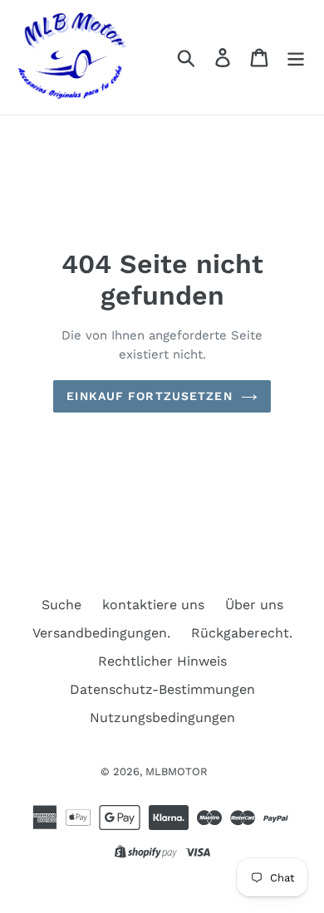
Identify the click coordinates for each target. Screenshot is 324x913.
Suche (61, 605)
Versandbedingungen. (101, 633)
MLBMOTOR (176, 771)
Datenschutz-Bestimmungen (162, 689)
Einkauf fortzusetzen (149, 396)
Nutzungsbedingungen (162, 717)
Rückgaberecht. (241, 633)
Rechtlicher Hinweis (162, 661)
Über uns (254, 605)
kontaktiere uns (153, 605)
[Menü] (295, 57)
